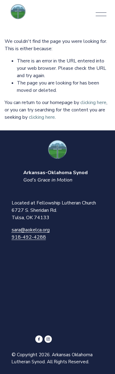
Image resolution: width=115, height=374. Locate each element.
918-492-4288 (29, 237)
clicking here (93, 102)
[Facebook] (39, 339)
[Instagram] (48, 339)
